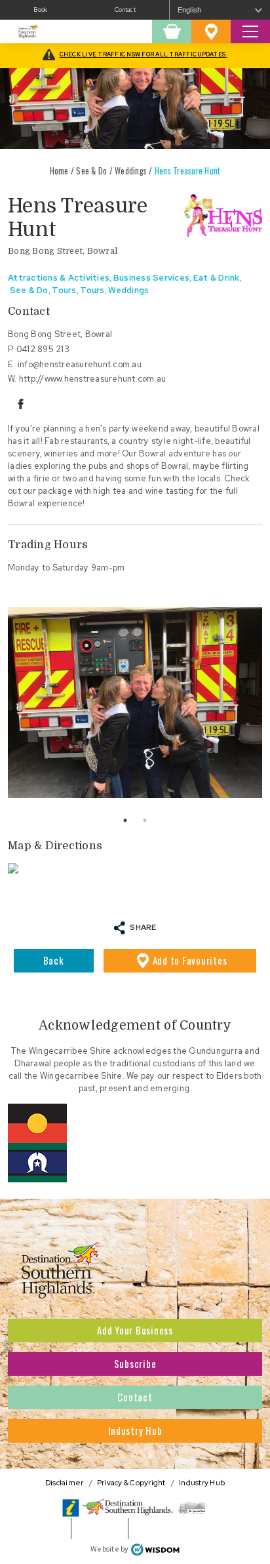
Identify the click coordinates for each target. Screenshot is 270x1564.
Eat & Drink (216, 277)
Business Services (151, 277)
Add (190, 960)
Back (53, 960)
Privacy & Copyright (131, 1482)
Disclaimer (64, 1482)
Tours (64, 290)
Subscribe (135, 1363)
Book (40, 10)
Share (143, 927)
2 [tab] (144, 820)
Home (59, 171)
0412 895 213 (42, 349)
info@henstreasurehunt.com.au (80, 364)
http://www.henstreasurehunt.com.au (92, 378)
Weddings (131, 171)
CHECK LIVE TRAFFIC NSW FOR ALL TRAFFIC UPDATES (143, 54)
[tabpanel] (135, 702)
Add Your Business (135, 1330)
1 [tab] (125, 820)
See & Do (91, 171)
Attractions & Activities (58, 277)
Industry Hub (135, 1430)
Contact (125, 10)
